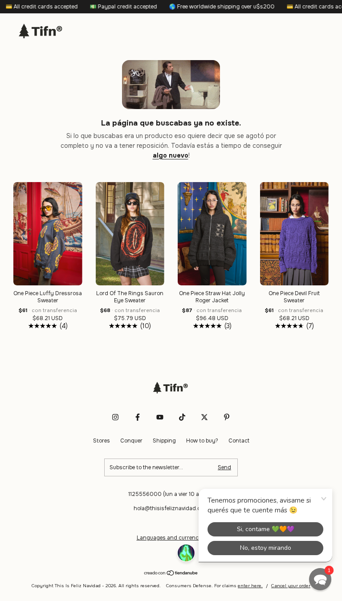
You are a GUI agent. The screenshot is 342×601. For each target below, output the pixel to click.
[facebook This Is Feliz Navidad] (137, 417)
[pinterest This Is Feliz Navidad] (226, 417)
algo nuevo (170, 155)
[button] (320, 579)
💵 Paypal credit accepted (113, 6)
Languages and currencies (171, 537)
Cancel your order (290, 586)
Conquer (131, 440)
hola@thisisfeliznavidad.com (171, 508)
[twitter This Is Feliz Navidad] (204, 417)
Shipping (164, 440)
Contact (238, 440)
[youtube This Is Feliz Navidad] (159, 417)
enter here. (250, 586)
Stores (101, 440)
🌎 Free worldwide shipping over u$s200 (211, 6)
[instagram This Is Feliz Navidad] (115, 417)
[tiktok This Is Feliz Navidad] (182, 417)
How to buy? (202, 440)
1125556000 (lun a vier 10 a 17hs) (171, 494)
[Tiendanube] (171, 573)
